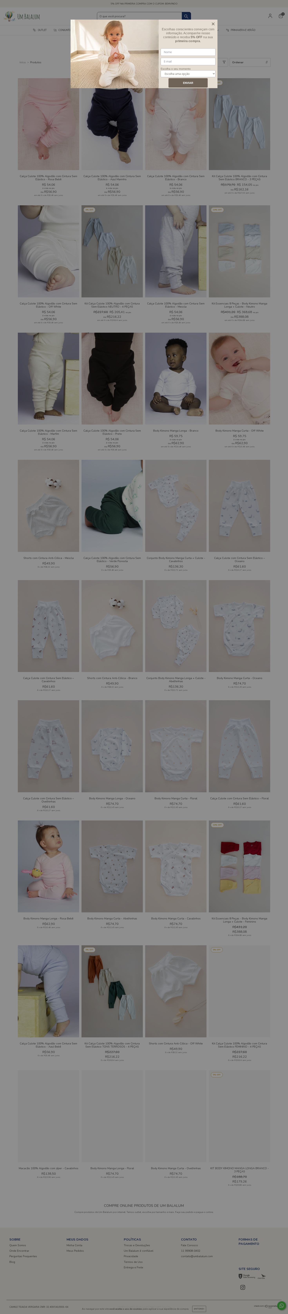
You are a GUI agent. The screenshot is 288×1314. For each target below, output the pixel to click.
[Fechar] (213, 24)
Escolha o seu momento (176, 68)
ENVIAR (188, 82)
